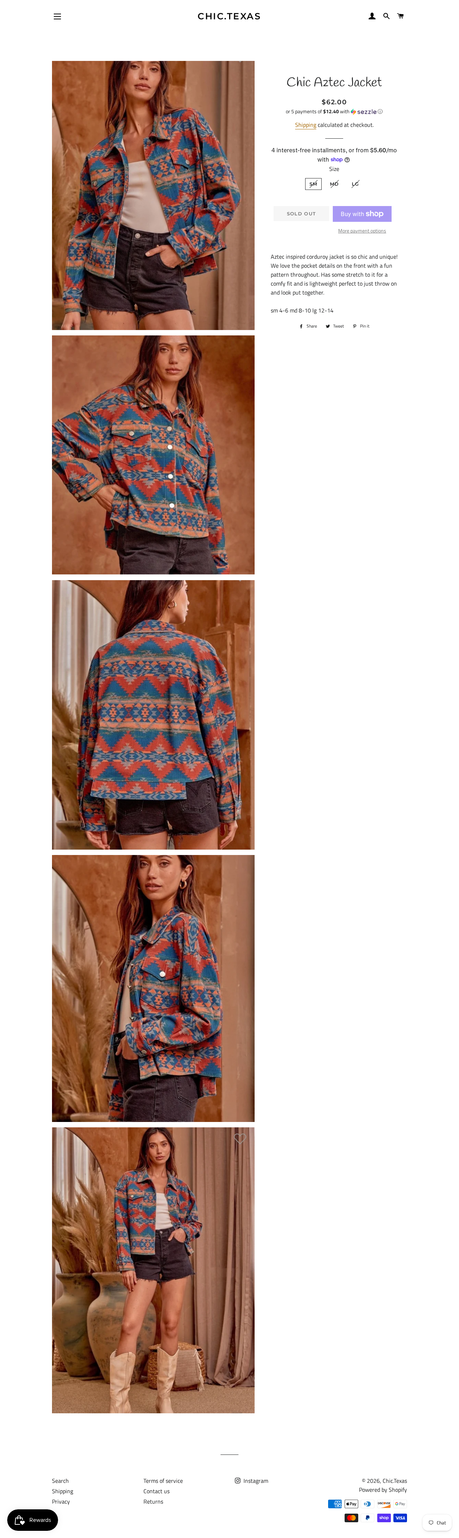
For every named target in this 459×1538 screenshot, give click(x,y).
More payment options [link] (362, 230)
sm (313, 184)
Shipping (305, 124)
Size (334, 168)
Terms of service (163, 1480)
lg (355, 184)
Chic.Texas (229, 16)
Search (60, 1480)
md (334, 184)
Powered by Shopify (383, 1489)
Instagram (255, 1480)
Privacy (61, 1501)
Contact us (156, 1491)
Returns (153, 1501)
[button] (334, 111)
